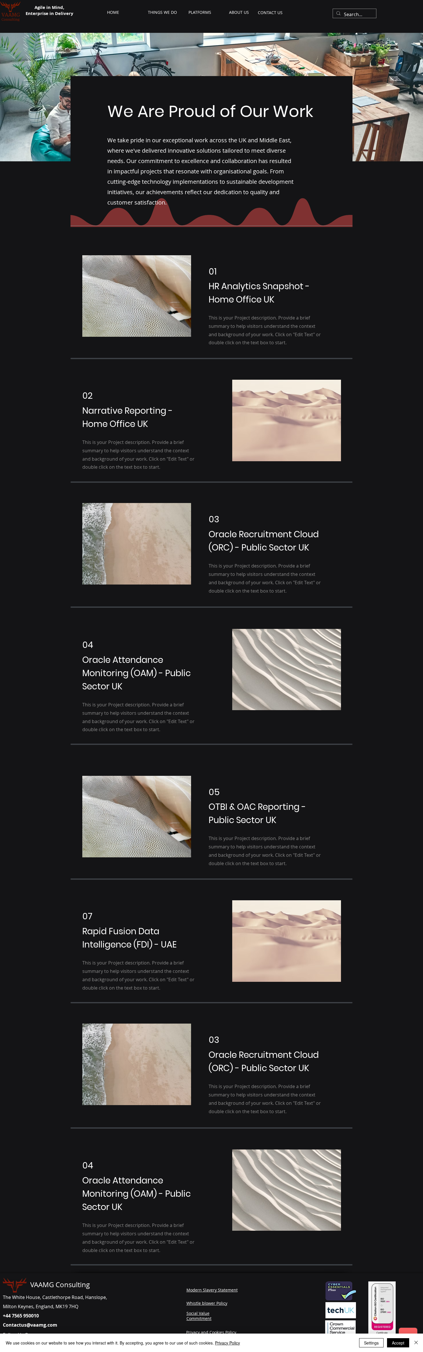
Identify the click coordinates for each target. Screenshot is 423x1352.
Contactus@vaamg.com (30, 1325)
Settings (371, 1343)
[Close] (416, 1342)
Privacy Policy (227, 1343)
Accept (398, 1343)
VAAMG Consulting (60, 1284)
